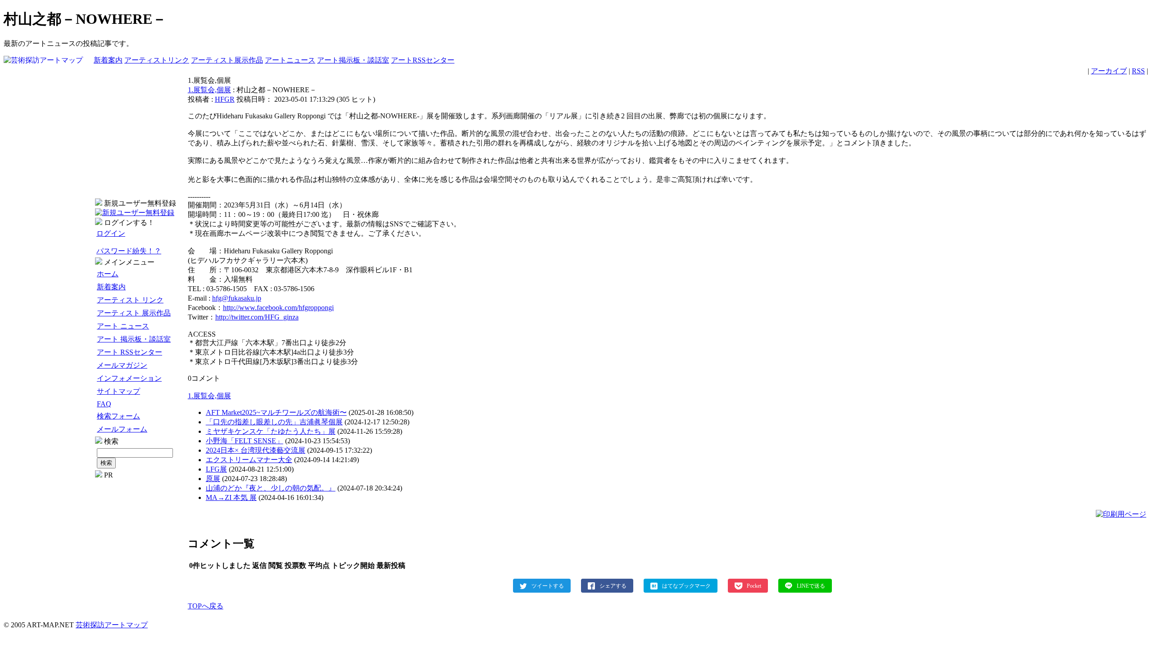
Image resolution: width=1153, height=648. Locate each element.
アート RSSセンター (129, 352)
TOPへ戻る (205, 606)
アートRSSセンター (422, 60)
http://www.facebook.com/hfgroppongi (278, 307)
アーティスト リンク (130, 300)
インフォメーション (129, 378)
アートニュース (290, 60)
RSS (1138, 71)
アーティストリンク (156, 60)
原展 (213, 478)
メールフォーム (122, 429)
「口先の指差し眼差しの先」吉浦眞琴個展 (274, 422)
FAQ (104, 404)
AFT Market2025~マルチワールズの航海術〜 (276, 412)
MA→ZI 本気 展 (231, 497)
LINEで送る (811, 585)
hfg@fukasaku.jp (236, 298)
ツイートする (547, 585)
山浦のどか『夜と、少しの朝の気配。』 (271, 488)
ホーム (107, 274)
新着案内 (108, 60)
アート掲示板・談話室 (353, 60)
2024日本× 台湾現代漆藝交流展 (255, 450)
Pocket (754, 585)
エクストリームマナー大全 (249, 460)
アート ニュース (123, 326)
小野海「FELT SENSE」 (244, 441)
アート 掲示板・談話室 (134, 339)
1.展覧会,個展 (209, 90)
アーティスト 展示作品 (134, 313)
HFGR (225, 99)
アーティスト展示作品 (227, 60)
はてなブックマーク (686, 585)
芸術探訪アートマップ (112, 625)
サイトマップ (118, 391)
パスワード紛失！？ (128, 251)
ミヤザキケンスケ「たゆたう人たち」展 (271, 431)
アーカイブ (1109, 71)
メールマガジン (122, 365)
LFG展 (216, 469)
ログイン (110, 233)
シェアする (612, 585)
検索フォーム (118, 416)
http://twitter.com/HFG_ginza (257, 317)
